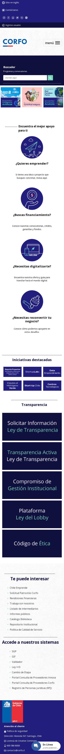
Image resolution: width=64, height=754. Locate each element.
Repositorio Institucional (23, 624)
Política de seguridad (17, 731)
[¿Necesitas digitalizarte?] (32, 250)
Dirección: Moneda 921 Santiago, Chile (23, 736)
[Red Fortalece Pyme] (53, 92)
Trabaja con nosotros (22, 603)
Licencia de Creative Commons (22, 740)
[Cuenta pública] (10, 92)
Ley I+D (16, 667)
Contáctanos (12, 10)
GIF (13, 656)
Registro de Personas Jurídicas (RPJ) (32, 688)
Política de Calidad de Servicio (26, 629)
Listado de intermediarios (24, 608)
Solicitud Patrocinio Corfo (24, 593)
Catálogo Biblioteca (21, 619)
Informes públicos (20, 614)
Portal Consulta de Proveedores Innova (34, 677)
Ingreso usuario (13, 25)
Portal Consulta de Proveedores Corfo (33, 682)
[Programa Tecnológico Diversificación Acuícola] (53, 102)
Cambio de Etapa (21, 672)
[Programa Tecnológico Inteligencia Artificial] (10, 102)
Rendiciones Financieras (23, 598)
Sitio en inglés (12, 2)
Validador (17, 661)
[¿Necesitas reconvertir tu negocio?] (32, 301)
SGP (14, 651)
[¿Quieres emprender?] (32, 147)
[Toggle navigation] (52, 43)
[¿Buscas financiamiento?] (32, 198)
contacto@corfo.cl (16, 750)
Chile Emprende (18, 587)
